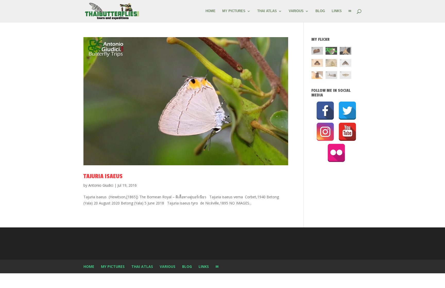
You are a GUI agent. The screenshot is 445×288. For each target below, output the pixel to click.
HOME (211, 11)
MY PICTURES (233, 11)
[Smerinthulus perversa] (345, 51)
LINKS (337, 11)
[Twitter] (347, 110)
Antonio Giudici (100, 185)
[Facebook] (325, 110)
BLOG (320, 11)
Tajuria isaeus (103, 176)
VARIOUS (296, 11)
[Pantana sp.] (331, 76)
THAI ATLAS (267, 11)
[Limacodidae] (317, 51)
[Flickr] (336, 153)
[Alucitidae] (345, 76)
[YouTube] (347, 131)
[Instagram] (325, 131)
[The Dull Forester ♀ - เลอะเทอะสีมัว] (331, 64)
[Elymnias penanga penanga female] (331, 51)
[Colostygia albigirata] (345, 64)
